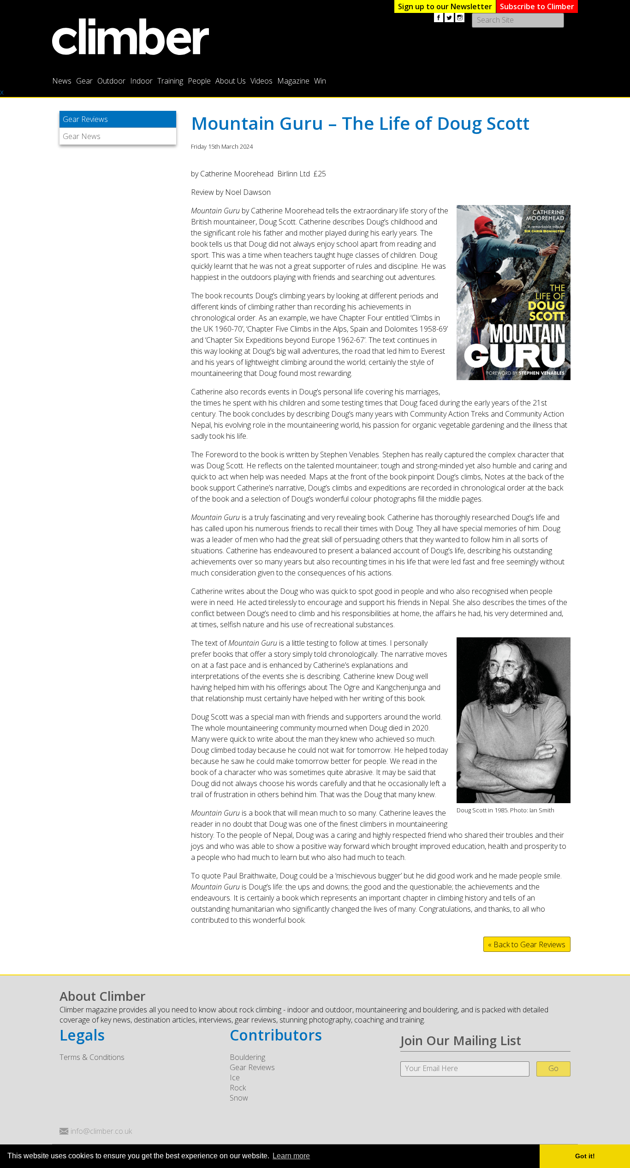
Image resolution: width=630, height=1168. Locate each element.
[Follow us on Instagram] (459, 17)
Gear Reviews (85, 119)
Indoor (141, 81)
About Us (230, 81)
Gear (84, 81)
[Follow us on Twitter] (449, 17)
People (199, 81)
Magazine (293, 81)
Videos (261, 81)
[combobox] (518, 20)
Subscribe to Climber (537, 6)
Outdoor (111, 81)
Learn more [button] (291, 1156)
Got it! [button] (585, 1156)
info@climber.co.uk (101, 1131)
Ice (235, 1077)
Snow (239, 1098)
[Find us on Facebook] (438, 17)
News (61, 81)
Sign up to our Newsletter (445, 6)
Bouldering (247, 1057)
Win (320, 81)
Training (170, 81)
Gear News (82, 136)
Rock (238, 1088)
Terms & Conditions (92, 1057)
